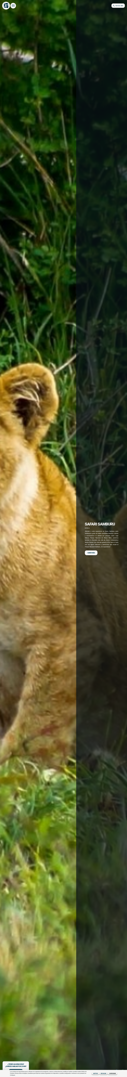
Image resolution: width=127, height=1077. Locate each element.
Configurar (112, 1073)
